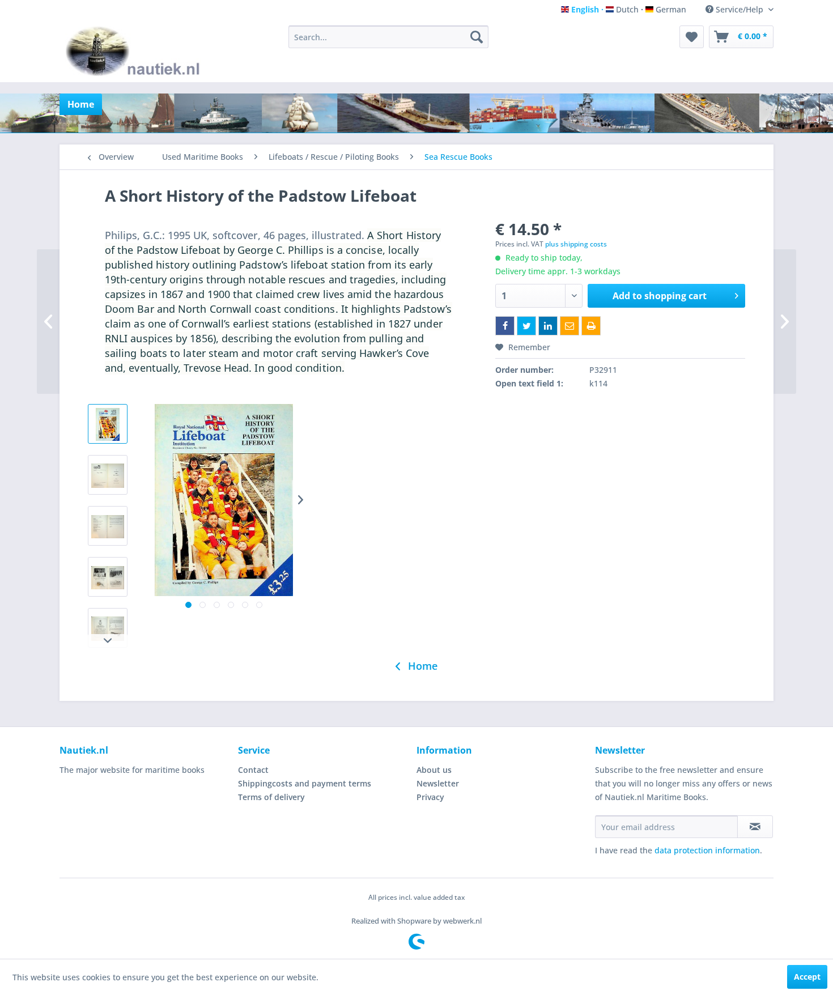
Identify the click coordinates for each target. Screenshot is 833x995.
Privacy (430, 797)
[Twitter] (526, 326)
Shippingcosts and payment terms (304, 783)
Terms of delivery (271, 797)
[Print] (591, 326)
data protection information (707, 850)
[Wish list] (691, 36)
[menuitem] (388, 36)
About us (434, 769)
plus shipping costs (576, 244)
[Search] (476, 36)
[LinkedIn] (548, 326)
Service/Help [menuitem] (739, 9)
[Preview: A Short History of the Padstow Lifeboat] (108, 424)
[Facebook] (505, 326)
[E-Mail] (569, 326)
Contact (253, 769)
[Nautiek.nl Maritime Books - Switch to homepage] (135, 50)
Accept (807, 976)
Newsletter (437, 783)
